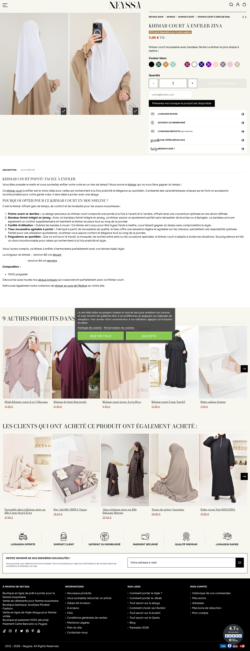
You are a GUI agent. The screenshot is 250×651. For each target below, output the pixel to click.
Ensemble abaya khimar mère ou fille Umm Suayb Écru (25, 511)
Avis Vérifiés (28, 170)
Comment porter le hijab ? (146, 593)
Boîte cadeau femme (213, 402)
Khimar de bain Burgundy (70, 402)
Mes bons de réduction (206, 608)
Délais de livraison (78, 603)
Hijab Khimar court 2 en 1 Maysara (26, 402)
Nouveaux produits (79, 593)
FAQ (70, 613)
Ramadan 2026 (139, 627)
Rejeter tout (101, 336)
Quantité (154, 75)
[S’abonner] (240, 562)
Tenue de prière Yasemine (168, 509)
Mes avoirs (199, 598)
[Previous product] (243, 17)
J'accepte (149, 336)
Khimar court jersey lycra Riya (122, 402)
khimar (132, 184)
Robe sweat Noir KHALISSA (218, 509)
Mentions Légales (78, 622)
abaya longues (47, 280)
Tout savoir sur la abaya (145, 603)
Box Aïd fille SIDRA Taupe (70, 509)
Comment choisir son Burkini (147, 608)
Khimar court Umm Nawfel (168, 402)
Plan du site (74, 627)
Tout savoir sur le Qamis (145, 617)
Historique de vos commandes (211, 593)
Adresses (198, 603)
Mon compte (200, 613)
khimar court (14, 190)
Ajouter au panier (222, 83)
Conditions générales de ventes (87, 617)
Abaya (36, 612)
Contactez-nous (77, 632)
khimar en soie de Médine (71, 286)
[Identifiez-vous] (238, 5)
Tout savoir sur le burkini (145, 613)
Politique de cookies (90, 327)
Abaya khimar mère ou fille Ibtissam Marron (120, 511)
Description (9, 170)
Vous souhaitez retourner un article (89, 598)
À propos (73, 608)
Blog (132, 622)
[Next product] (246, 17)
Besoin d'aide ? (166, 148)
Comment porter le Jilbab (146, 598)
